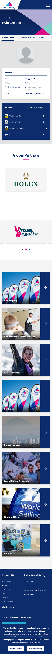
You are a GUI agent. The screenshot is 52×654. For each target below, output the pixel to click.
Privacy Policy (34, 642)
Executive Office (29, 586)
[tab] (22, 250)
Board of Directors (30, 581)
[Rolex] (26, 179)
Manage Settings (35, 648)
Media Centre (29, 594)
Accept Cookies (16, 648)
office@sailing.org (8, 607)
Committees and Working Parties (35, 590)
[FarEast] (26, 231)
